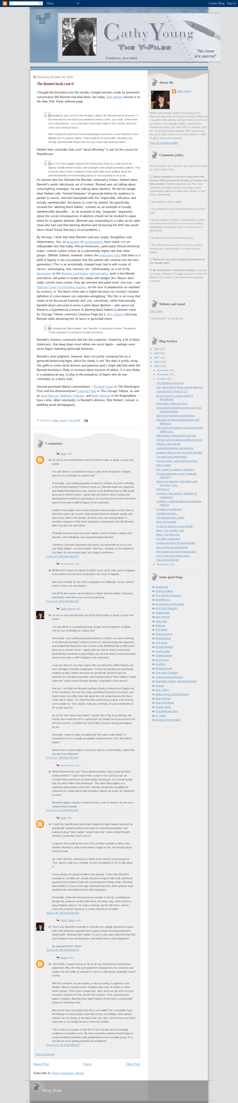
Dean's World (163, 707)
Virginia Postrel (163, 655)
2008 (157, 353)
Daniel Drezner (163, 668)
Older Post (133, 1064)
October (162, 378)
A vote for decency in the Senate (174, 526)
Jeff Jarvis (161, 642)
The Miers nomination (168, 538)
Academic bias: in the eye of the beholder (179, 452)
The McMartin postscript (170, 383)
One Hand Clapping (166, 672)
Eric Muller (161, 629)
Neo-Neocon (162, 616)
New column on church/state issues (176, 551)
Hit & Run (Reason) (166, 608)
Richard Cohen (104, 386)
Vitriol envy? (163, 489)
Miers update (163, 465)
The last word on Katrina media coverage (179, 439)
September (163, 564)
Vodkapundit (162, 612)
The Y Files (156, 311)
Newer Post (41, 1064)
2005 (157, 366)
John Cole (161, 621)
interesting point (110, 255)
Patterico (160, 625)
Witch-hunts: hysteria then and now (176, 435)
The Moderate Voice (166, 711)
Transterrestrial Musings (169, 677)
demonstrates (98, 273)
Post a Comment (45, 1054)
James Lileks (162, 651)
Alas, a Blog (162, 689)
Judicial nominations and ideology (175, 448)
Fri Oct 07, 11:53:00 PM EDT (62, 810)
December (163, 370)
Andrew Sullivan (164, 591)
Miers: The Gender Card (170, 530)
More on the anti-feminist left (172, 547)
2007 (157, 357)
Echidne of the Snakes (168, 719)
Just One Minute (164, 702)
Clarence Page (86, 391)
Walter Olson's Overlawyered (172, 694)
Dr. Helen (160, 715)
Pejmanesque (163, 638)
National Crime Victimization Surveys (62, 287)
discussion (44, 273)
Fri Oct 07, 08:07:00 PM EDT (62, 601)
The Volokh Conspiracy (168, 595)
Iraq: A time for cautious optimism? (175, 469)
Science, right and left (168, 444)
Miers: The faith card (167, 534)
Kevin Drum (162, 659)
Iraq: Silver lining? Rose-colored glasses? (179, 387)
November (163, 374)
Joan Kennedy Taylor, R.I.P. (171, 391)
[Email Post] (85, 420)
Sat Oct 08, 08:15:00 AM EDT (62, 912)
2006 (157, 361)
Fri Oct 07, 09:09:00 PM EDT (62, 757)
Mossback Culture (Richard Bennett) (176, 681)
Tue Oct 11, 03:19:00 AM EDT (63, 1045)
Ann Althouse (162, 599)
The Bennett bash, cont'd (170, 517)
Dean (63, 453)
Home (87, 1064)
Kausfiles (160, 664)
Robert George (163, 634)
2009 (157, 349)
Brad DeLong (49, 395)
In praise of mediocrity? (169, 509)
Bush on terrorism (166, 521)
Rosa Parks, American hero (171, 403)
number (74, 242)
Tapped (159, 685)
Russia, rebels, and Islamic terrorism (177, 460)
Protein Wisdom (164, 646)
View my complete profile (164, 143)
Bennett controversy (75, 273)
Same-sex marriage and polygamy (175, 415)
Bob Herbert (115, 97)
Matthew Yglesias (72, 395)
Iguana (64, 957)
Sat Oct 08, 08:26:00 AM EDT (62, 949)
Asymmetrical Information (169, 604)
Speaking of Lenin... (167, 513)
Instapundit (161, 586)
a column (117, 314)
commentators (93, 242)
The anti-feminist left (167, 559)
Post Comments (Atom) (68, 1073)
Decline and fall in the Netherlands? (176, 543)
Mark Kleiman (101, 395)
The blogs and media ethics (171, 456)
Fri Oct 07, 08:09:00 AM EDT (62, 556)
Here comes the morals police (173, 555)
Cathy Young (67, 608)
